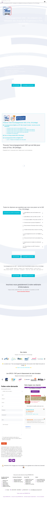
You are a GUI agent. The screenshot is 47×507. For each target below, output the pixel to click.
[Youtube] (13, 460)
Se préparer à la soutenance (12, 133)
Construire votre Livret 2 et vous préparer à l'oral (16, 128)
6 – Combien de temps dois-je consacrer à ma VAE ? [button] (32, 230)
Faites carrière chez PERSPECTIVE (23, 493)
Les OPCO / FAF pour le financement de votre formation (23, 373)
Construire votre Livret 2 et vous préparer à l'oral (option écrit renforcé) (21, 130)
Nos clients (23, 352)
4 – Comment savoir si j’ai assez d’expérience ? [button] (32, 222)
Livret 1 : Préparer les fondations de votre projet (16, 139)
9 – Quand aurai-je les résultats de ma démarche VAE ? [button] (32, 243)
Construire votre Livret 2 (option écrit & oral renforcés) (17, 132)
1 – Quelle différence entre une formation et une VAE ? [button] (31, 213)
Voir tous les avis (29, 414)
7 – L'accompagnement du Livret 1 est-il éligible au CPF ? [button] (32, 234)
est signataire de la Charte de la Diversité (35, 465)
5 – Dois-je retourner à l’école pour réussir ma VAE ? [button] (32, 226)
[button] (45, 2)
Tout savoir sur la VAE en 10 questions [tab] (12, 212)
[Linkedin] (10, 460)
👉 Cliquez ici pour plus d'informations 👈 (23, 367)
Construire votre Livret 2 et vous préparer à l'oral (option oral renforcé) (21, 129)
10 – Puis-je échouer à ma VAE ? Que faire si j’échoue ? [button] (31, 247)
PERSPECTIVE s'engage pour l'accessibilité (14, 465)
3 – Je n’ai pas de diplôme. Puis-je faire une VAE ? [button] (32, 219)
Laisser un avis (35, 414)
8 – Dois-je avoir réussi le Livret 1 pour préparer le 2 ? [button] (32, 238)
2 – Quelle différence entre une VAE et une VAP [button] (32, 216)
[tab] (32, 213)
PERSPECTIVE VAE (30, 409)
